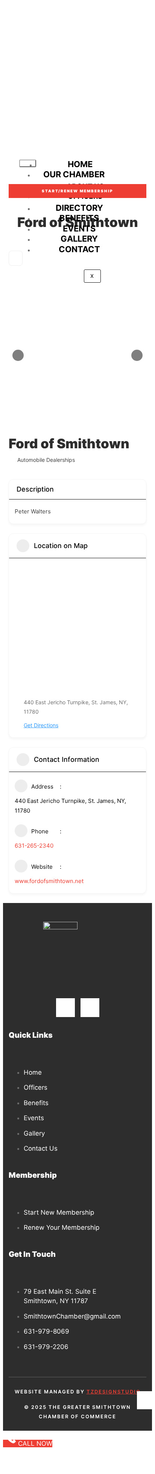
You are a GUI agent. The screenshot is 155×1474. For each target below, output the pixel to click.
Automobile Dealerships (46, 460)
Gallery (79, 239)
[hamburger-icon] (27, 163)
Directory (79, 208)
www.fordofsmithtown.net (49, 881)
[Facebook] (65, 1007)
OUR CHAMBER (74, 174)
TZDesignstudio (114, 1392)
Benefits (79, 218)
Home (80, 164)
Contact (79, 249)
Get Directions (41, 725)
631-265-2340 (34, 845)
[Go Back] (16, 258)
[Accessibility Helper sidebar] (146, 1400)
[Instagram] (90, 1007)
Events (79, 228)
